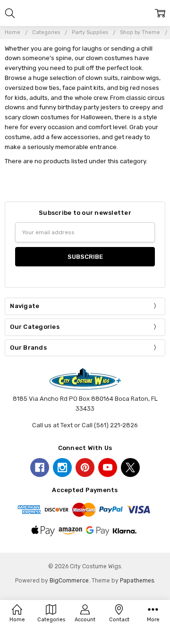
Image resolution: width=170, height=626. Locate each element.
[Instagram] (62, 467)
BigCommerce (69, 580)
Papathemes (137, 580)
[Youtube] (107, 467)
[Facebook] (39, 467)
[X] (130, 467)
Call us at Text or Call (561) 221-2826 (85, 425)
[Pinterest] (85, 467)
